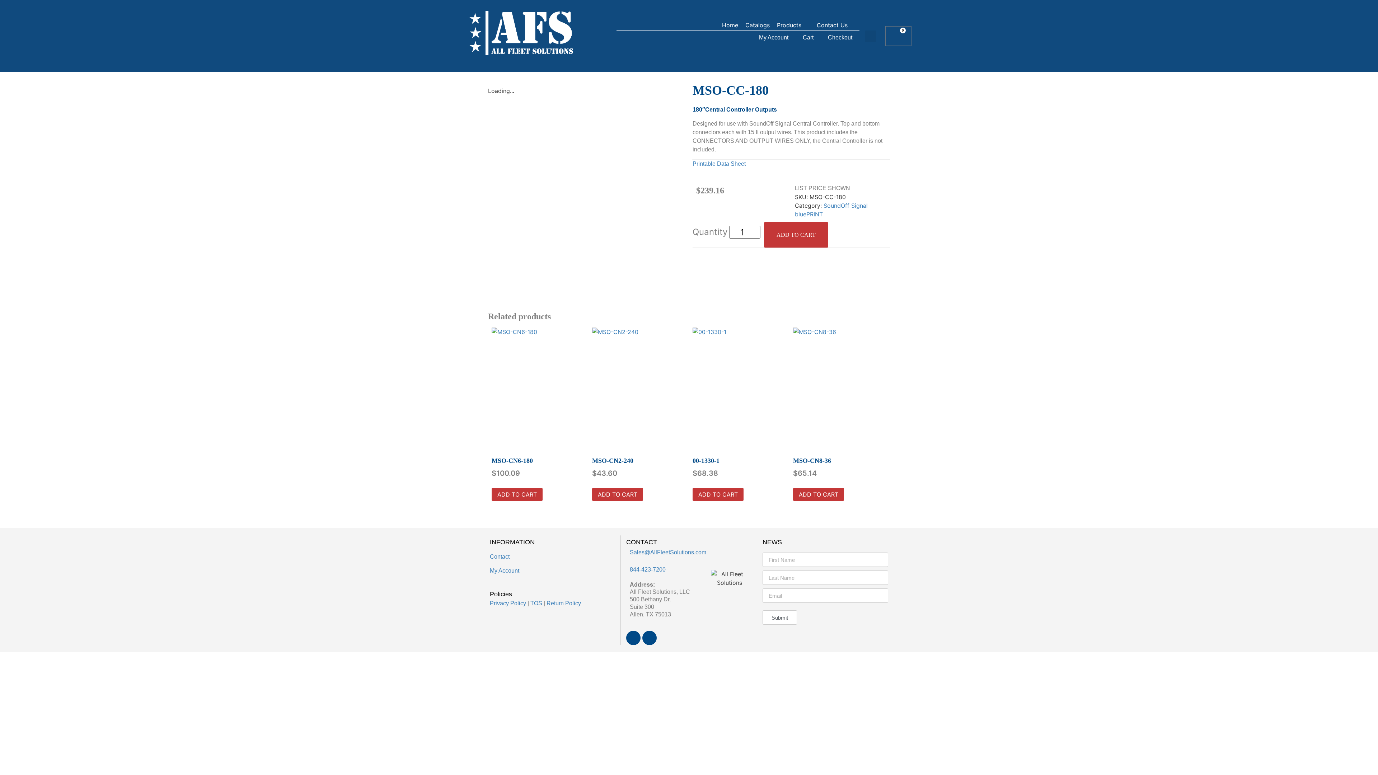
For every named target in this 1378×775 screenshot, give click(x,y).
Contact (500, 557)
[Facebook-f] (633, 638)
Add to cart (796, 235)
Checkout (840, 37)
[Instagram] (649, 638)
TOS (536, 603)
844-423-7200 (648, 570)
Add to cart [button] (517, 494)
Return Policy (564, 603)
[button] (793, 25)
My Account (773, 37)
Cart (808, 37)
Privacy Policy (508, 603)
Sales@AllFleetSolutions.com (668, 552)
